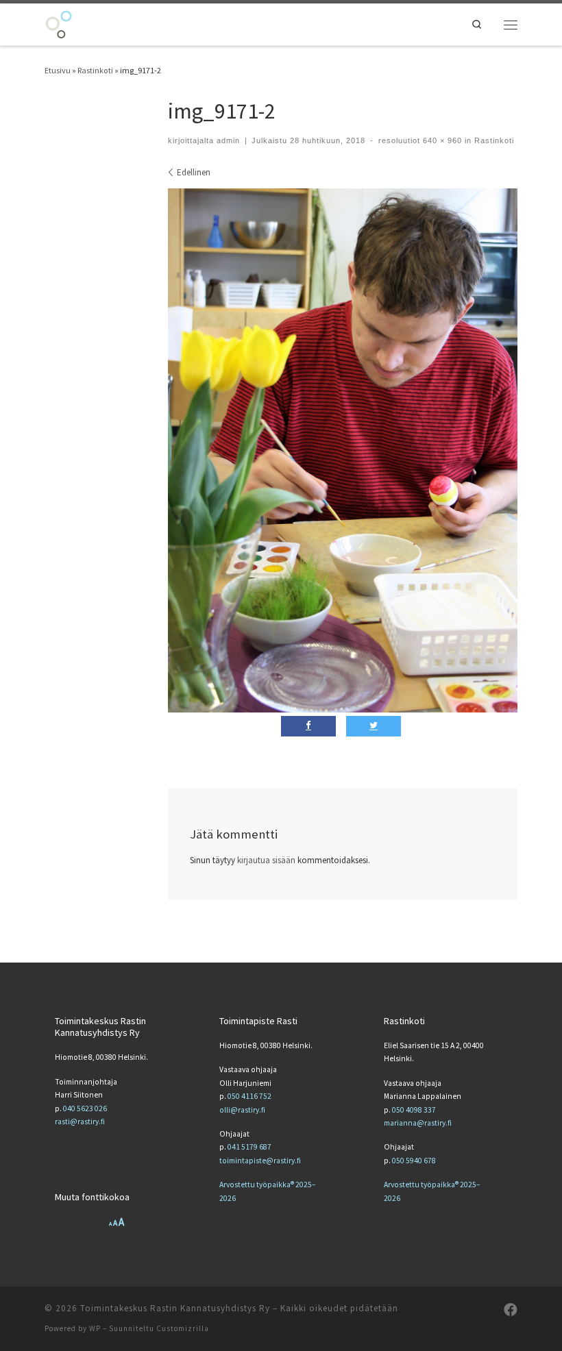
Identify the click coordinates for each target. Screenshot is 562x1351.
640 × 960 (441, 140)
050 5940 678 (414, 1160)
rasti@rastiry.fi (80, 1121)
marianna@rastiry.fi (418, 1123)
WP (95, 1328)
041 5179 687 (249, 1147)
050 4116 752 (249, 1096)
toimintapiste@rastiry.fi (260, 1160)
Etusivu (58, 70)
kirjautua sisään (266, 860)
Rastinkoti (95, 70)
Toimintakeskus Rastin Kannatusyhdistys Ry (175, 1308)
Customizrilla (182, 1328)
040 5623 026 (85, 1108)
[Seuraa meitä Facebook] (510, 1309)
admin (228, 140)
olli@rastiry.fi (242, 1110)
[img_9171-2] (342, 450)
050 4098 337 (414, 1110)
